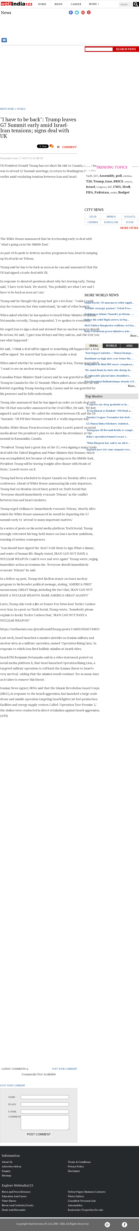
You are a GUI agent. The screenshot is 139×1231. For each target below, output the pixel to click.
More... (134, 335)
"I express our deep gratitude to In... (108, 404)
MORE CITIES (129, 228)
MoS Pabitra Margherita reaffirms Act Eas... (110, 325)
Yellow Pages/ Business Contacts (87, 1191)
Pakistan (101, 192)
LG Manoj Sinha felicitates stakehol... (108, 423)
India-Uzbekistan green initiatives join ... (108, 331)
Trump (98, 181)
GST (95, 176)
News (58, 4)
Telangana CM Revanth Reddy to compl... (110, 430)
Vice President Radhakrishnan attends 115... (110, 381)
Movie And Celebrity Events (17, 1205)
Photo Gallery (76, 1196)
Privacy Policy (76, 1166)
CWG (117, 186)
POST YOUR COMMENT (64, 1068)
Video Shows (9, 1200)
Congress (101, 187)
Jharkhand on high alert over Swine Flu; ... (109, 358)
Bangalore (111, 222)
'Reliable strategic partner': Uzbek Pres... (108, 308)
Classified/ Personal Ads (82, 1200)
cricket (113, 192)
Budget (123, 192)
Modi (126, 186)
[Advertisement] (87, 26)
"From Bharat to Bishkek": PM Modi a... (109, 410)
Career (76, 4)
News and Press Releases (16, 1191)
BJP (110, 187)
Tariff (89, 176)
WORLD (21, 108)
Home (42, 4)
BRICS (118, 181)
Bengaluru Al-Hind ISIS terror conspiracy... (109, 364)
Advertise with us (11, 1166)
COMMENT (69, 147)
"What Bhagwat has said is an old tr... (108, 443)
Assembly (106, 175)
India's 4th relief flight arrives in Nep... (107, 319)
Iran (108, 181)
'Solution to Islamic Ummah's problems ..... (109, 314)
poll (119, 175)
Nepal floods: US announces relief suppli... (109, 302)
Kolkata (129, 216)
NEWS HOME (7, 108)
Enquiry (6, 1171)
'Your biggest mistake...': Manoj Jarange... (109, 353)
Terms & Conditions (79, 1162)
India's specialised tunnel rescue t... (107, 436)
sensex (128, 181)
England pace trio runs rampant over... (109, 449)
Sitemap (6, 1175)
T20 (89, 181)
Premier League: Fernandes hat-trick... (109, 417)
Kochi (130, 222)
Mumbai (111, 216)
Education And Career (14, 1196)
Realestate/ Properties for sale (85, 1209)
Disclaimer (74, 1171)
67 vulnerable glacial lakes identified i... (108, 375)
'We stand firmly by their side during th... (108, 370)
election (127, 176)
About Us (7, 1162)
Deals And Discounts (14, 1209)
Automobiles (75, 1205)
